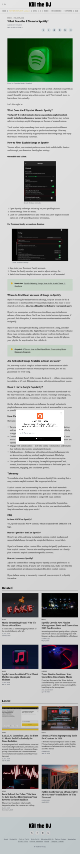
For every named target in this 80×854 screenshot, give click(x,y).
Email (21, 429)
